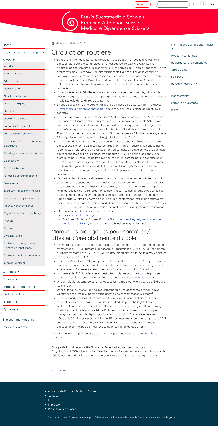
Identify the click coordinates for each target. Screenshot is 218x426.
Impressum (58, 370)
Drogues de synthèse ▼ (19, 287)
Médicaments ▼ (14, 294)
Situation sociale (13, 235)
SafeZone (177, 76)
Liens (51, 400)
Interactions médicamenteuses (22, 190)
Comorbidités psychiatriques (20, 126)
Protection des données (63, 409)
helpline (142, 4)
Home (7, 45)
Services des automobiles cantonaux (81, 108)
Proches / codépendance (18, 205)
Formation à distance (184, 102)
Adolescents (11, 81)
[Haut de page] (212, 419)
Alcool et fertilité (13, 88)
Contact (53, 395)
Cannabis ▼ (11, 272)
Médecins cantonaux (184, 55)
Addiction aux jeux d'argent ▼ (24, 52)
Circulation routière (15, 118)
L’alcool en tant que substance (21, 198)
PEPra (175, 109)
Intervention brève (16, 327)
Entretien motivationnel (19, 319)
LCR (125, 59)
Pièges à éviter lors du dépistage (22, 213)
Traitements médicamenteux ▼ (22, 255)
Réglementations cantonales (189, 62)
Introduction (11, 66)
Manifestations (180, 95)
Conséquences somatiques (19, 133)
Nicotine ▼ (10, 302)
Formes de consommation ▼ (21, 175)
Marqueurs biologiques (138, 277)
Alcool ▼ (9, 60)
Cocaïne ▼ (10, 279)
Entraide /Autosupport (17, 168)
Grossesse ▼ (11, 183)
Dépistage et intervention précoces (24, 153)
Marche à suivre (13, 73)
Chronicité (9, 111)
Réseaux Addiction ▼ (184, 83)
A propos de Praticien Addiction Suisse (72, 391)
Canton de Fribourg (81, 215)
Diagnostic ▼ (11, 160)
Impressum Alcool (14, 262)
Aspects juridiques (14, 103)
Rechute (8, 220)
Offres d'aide (179, 69)
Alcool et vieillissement (16, 96)
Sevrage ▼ (10, 228)
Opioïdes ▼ (11, 309)
